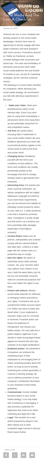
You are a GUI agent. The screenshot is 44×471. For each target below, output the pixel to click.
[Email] (32, 455)
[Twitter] (15, 455)
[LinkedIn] (23, 455)
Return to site (11, 2)
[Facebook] (6, 455)
